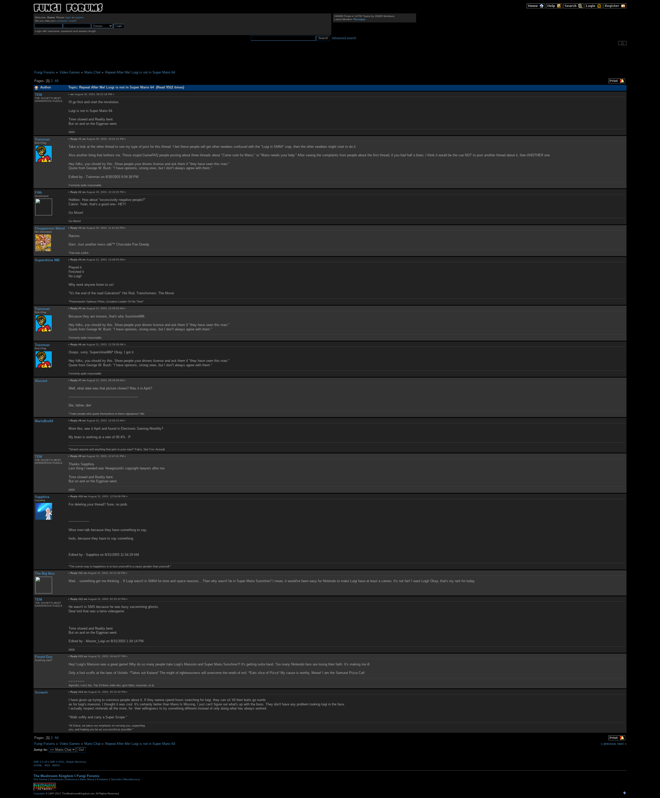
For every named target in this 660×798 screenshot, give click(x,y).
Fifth (38, 192)
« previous (608, 744)
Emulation (103, 779)
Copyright (39, 793)
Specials (116, 779)
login (68, 17)
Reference (71, 779)
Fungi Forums (88, 776)
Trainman (42, 139)
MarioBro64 (44, 421)
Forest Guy (43, 657)
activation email (65, 20)
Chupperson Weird (50, 228)
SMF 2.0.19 (40, 761)
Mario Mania (87, 779)
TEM (38, 95)
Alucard (41, 381)
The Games (40, 779)
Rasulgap (359, 19)
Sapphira (42, 497)
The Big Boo (45, 573)
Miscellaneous (131, 779)
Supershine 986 (47, 260)
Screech (41, 692)
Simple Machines (76, 761)
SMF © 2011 (57, 761)
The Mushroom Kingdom (53, 776)
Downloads (56, 779)
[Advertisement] (330, 57)
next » (621, 744)
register (79, 17)
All (57, 81)
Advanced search (344, 38)
